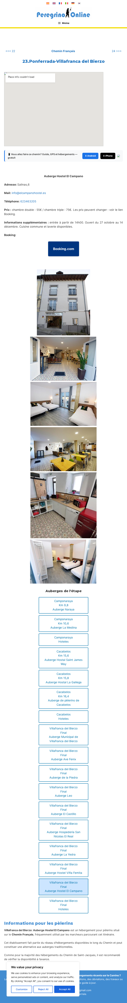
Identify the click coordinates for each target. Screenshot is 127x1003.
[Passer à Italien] (67, 3)
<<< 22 (10, 51)
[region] (43, 979)
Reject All (43, 989)
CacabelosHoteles (64, 716)
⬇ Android (90, 155)
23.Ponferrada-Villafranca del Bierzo (63, 61)
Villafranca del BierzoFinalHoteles (63, 905)
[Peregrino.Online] (63, 13)
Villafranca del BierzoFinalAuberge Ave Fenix (63, 755)
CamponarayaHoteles (63, 639)
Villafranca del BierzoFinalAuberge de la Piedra (63, 773)
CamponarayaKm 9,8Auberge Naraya (63, 605)
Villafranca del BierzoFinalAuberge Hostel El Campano (63, 887)
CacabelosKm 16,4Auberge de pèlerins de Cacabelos (63, 698)
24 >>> (117, 51)
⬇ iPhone (108, 155)
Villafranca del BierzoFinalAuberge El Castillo (63, 810)
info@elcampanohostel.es (29, 193)
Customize (21, 989)
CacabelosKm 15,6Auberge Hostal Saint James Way (63, 658)
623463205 (28, 201)
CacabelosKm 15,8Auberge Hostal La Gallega (64, 678)
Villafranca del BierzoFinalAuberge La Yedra (63, 850)
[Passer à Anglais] (54, 3)
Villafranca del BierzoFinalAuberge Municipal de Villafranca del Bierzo (63, 735)
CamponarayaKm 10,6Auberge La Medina (63, 623)
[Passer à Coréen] (79, 3)
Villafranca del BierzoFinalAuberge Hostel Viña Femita (63, 868)
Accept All (64, 989)
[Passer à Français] (60, 3)
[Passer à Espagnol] (48, 3)
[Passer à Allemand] (73, 3)
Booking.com (63, 249)
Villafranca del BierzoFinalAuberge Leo (63, 791)
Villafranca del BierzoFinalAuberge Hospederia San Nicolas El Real (63, 830)
